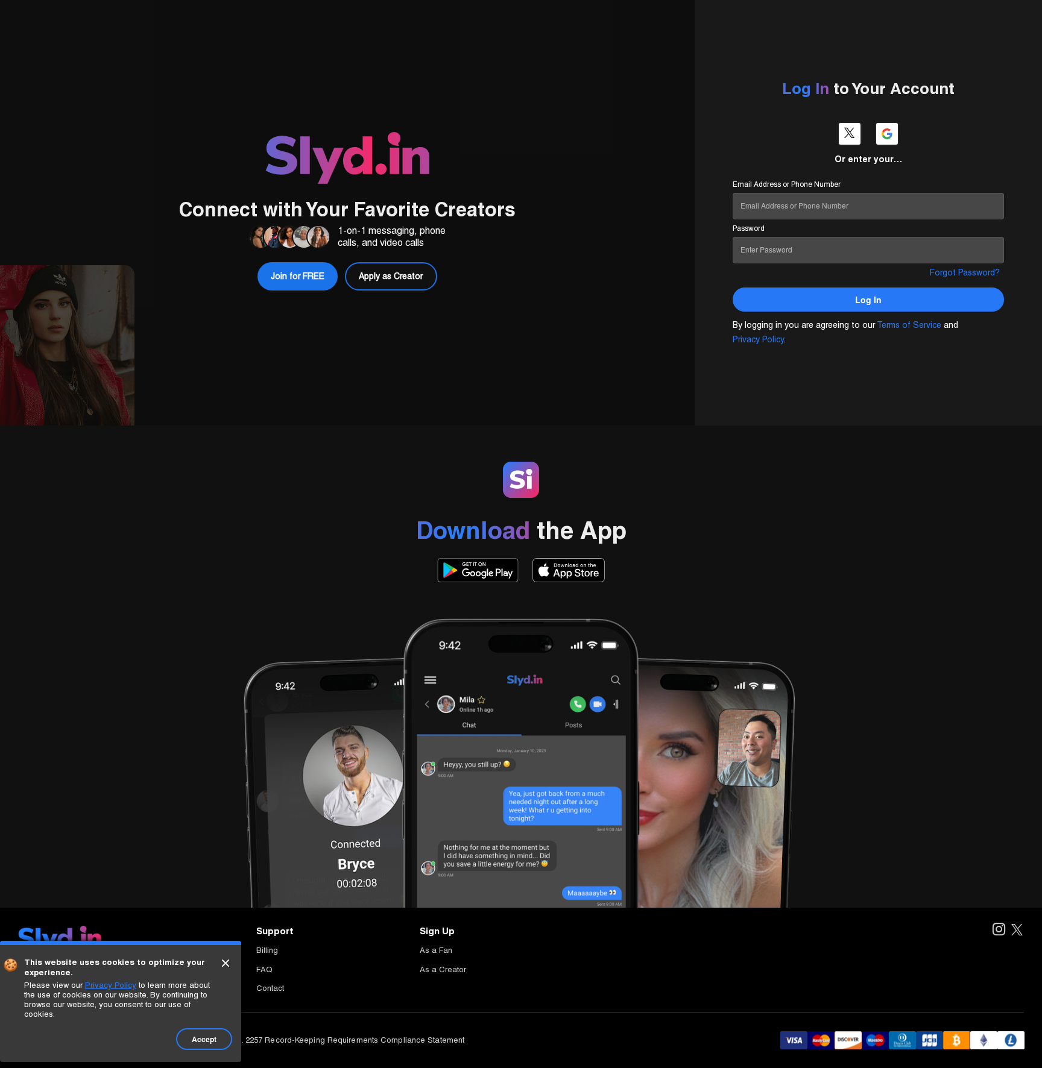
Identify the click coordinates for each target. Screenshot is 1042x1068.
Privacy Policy (758, 339)
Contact (270, 988)
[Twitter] (1017, 930)
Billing (267, 950)
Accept (204, 1039)
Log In (903, 19)
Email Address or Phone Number (787, 184)
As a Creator (443, 969)
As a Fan (436, 950)
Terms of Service (909, 325)
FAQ (264, 969)
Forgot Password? (965, 272)
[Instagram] (998, 930)
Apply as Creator (391, 276)
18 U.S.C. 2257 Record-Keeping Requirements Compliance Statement (337, 1039)
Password (749, 228)
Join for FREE (983, 19)
